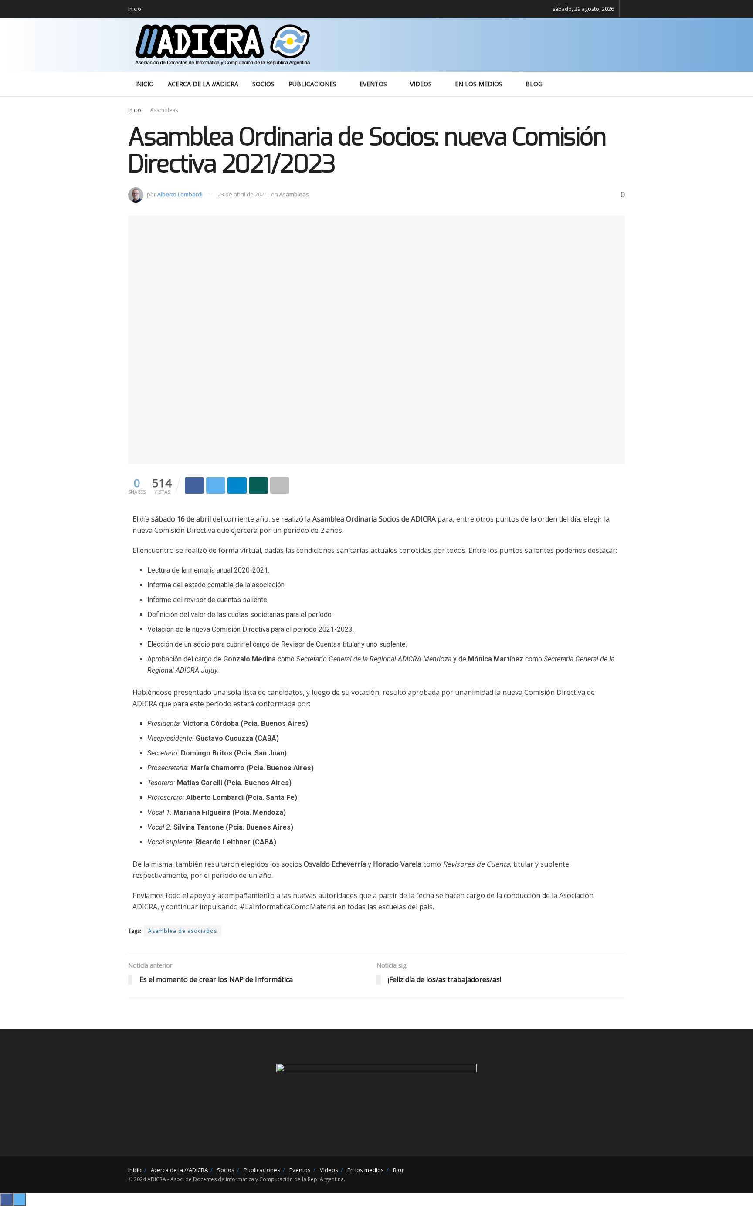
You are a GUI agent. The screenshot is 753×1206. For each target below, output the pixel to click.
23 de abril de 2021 (242, 194)
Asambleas (164, 110)
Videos (421, 84)
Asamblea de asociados (182, 931)
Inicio (134, 9)
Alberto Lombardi (180, 194)
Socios (263, 84)
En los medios (478, 84)
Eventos (373, 84)
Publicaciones (312, 84)
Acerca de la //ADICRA (203, 84)
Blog (534, 84)
